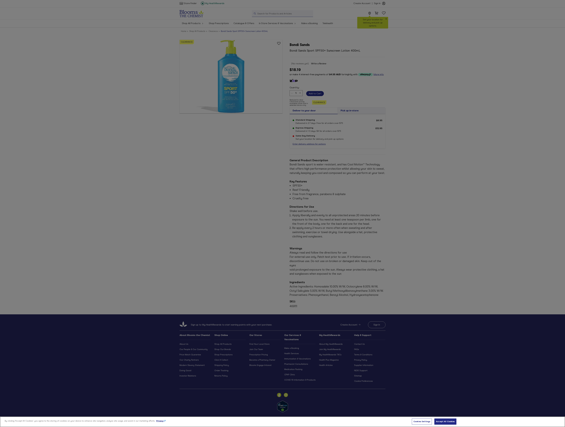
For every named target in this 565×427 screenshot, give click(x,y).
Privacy (159, 421)
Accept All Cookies (445, 421)
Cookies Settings (421, 421)
